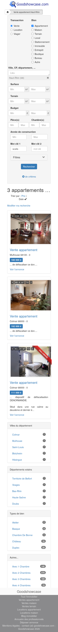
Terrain (38, 33)
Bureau (38, 58)
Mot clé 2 (36, 143)
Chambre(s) (37, 119)
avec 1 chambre (20, 566)
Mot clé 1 (15, 143)
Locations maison (29, 612)
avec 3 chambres (21, 579)
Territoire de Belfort (22, 478)
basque (16, 528)
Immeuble (40, 46)
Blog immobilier (29, 616)
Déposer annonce (29, 622)
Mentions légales (11, 625)
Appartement (41, 25)
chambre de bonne (22, 535)
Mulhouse (17, 440)
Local (37, 37)
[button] (48, 78)
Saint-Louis (18, 447)
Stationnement (41, 41)
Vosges (16, 484)
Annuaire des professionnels (29, 619)
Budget (14, 108)
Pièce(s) (14, 119)
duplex (15, 547)
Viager (17, 33)
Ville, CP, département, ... (21, 67)
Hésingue (17, 459)
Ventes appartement (29, 599)
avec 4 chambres (21, 585)
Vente (16, 25)
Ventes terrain (29, 606)
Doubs (15, 503)
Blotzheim (17, 453)
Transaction (17, 20)
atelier (15, 522)
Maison (38, 29)
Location (18, 29)
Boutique (39, 54)
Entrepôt (39, 50)
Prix (23, 195)
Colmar (16, 434)
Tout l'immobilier (29, 596)
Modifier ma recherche (18, 205)
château (16, 541)
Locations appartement (29, 609)
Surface (14, 84)
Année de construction (23, 131)
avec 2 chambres (21, 572)
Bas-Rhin (17, 491)
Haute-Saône (19, 497)
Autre (37, 62)
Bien (33, 20)
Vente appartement (23, 249)
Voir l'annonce (17, 269)
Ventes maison (29, 603)
